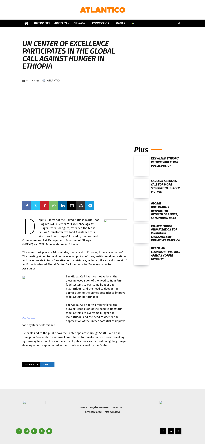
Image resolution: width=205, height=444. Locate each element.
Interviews (42, 23)
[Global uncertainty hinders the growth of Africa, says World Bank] (141, 210)
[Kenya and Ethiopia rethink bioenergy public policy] (141, 166)
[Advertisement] (158, 111)
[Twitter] (35, 205)
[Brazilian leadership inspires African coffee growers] (141, 255)
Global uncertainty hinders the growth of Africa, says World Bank (164, 211)
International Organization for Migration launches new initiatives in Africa (165, 233)
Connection (100, 23)
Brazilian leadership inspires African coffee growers (165, 253)
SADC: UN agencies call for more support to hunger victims (165, 186)
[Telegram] (89, 205)
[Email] (71, 205)
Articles (60, 23)
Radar (120, 23)
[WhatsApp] (53, 205)
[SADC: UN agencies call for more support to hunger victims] (141, 188)
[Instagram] (27, 431)
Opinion (79, 23)
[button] (179, 23)
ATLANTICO (54, 80)
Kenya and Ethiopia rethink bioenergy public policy (165, 162)
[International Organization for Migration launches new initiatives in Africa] (141, 233)
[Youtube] (49, 431)
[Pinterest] (44, 205)
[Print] (80, 205)
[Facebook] (26, 205)
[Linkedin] (62, 205)
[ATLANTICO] (102, 10)
